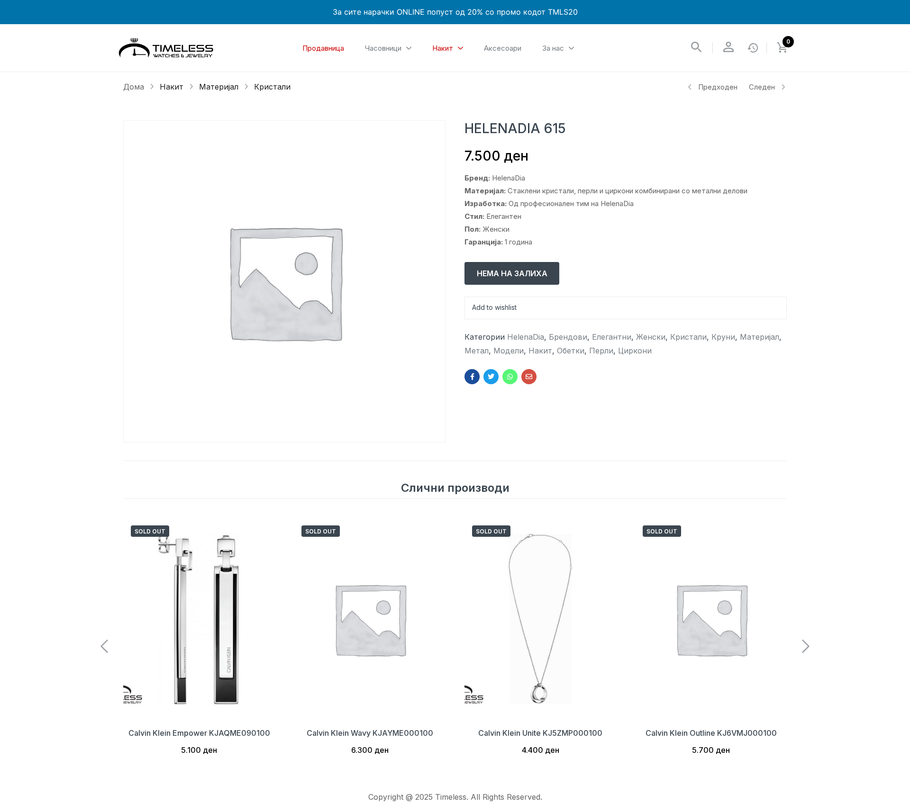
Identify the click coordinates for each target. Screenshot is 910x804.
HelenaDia (525, 337)
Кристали (272, 86)
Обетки (570, 350)
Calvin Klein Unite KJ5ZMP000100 (540, 733)
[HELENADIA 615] (472, 376)
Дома (133, 86)
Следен (762, 86)
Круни (723, 337)
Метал (476, 350)
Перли (601, 350)
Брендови (568, 337)
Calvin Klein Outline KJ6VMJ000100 (711, 733)
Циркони (635, 350)
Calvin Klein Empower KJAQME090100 (199, 733)
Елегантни (611, 337)
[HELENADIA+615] (491, 376)
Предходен (717, 86)
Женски (650, 337)
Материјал (218, 86)
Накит (171, 86)
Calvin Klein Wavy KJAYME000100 (370, 733)
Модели (508, 350)
